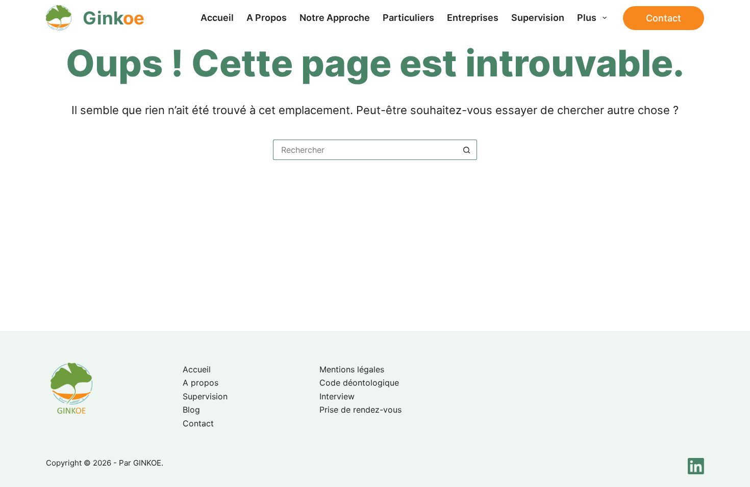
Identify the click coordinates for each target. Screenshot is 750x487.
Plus (586, 17)
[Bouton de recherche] (467, 150)
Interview (337, 396)
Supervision (537, 17)
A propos (266, 17)
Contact (663, 18)
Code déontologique (359, 382)
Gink (113, 18)
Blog (191, 409)
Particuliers (408, 17)
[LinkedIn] (696, 466)
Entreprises (472, 17)
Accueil (217, 17)
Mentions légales (351, 369)
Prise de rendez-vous (360, 409)
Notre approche (334, 17)
